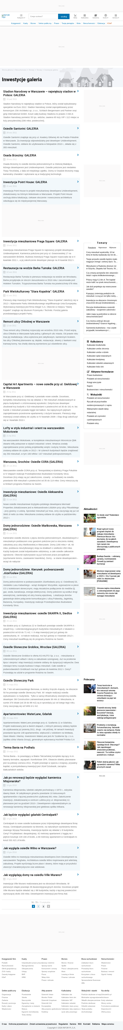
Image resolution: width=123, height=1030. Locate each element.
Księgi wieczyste (94, 382)
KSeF (109, 23)
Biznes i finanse (67, 963)
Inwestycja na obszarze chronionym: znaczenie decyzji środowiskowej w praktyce (101, 301)
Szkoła (24, 997)
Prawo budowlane (94, 375)
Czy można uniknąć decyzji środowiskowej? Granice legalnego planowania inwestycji (101, 322)
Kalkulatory (96, 341)
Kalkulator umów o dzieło (97, 352)
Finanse (104, 969)
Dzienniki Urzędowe (49, 1000)
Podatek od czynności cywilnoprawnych (96, 418)
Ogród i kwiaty (106, 974)
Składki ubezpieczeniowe (90, 1000)
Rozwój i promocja (9, 1003)
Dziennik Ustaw (47, 994)
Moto (79, 23)
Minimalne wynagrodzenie (91, 997)
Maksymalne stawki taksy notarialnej (98, 411)
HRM (24, 977)
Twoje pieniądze (68, 23)
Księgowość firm (9, 959)
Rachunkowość (7, 966)
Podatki (4, 963)
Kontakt (86, 1024)
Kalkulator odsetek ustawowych (100, 363)
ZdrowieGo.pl (106, 994)
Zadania (5, 1000)
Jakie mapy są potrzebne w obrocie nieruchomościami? (101, 315)
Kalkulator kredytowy (96, 359)
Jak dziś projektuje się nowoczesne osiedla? (101, 288)
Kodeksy (45, 1012)
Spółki (64, 966)
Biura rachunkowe (89, 959)
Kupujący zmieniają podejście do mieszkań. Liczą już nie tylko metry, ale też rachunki (101, 294)
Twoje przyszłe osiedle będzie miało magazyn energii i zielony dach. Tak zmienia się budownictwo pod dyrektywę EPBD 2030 (101, 260)
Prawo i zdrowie (48, 980)
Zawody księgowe (8, 974)
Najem (90, 386)
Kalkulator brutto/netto (96, 345)
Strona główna (7, 70)
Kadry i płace (7, 1006)
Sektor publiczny (45, 23)
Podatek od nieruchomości (98, 379)
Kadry (25, 23)
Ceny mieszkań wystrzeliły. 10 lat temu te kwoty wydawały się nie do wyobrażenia (101, 253)
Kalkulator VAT (67, 1000)
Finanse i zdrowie (68, 977)
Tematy (31, 70)
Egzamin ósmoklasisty (30, 1012)
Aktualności (90, 509)
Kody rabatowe (107, 1000)
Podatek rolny (93, 423)
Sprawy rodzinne (48, 963)
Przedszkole (26, 994)
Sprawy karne (47, 966)
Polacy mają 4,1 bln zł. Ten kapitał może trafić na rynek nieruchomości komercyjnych (101, 281)
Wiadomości (106, 963)
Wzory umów (106, 1003)
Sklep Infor (46, 977)
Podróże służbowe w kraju (91, 994)
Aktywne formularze (102, 371)
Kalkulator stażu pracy (70, 1006)
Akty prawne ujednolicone (51, 1009)
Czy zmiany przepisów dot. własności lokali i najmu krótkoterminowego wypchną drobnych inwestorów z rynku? (102, 274)
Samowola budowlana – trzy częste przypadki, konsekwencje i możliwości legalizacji (101, 329)
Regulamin (63, 1024)
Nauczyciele (26, 1000)
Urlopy (24, 971)
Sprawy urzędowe (48, 971)
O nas (4, 1024)
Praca (44, 974)
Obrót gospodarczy (9, 969)
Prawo (56, 23)
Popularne (92, 247)
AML (83, 983)
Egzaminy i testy (28, 1003)
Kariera (73, 1024)
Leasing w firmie (68, 974)
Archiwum (105, 997)
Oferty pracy (106, 1012)
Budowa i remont (107, 971)
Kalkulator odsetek (69, 1003)
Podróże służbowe (88, 1003)
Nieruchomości (89, 23)
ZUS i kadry (6, 971)
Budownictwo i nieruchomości (99, 390)
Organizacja (6, 994)
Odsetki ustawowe (88, 1006)
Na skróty (105, 991)
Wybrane (112, 247)
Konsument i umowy (49, 969)
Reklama (96, 1024)
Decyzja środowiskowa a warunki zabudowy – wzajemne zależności (100, 308)
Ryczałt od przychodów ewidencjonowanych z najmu (99, 403)
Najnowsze (102, 247)
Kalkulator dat (67, 994)
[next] (48, 906)
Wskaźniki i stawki (89, 991)
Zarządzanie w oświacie (31, 1006)
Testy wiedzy (26, 1015)
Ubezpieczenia (27, 969)
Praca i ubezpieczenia (70, 969)
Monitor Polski (47, 997)
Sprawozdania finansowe (90, 980)
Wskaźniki (96, 394)
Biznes (33, 23)
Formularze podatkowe (110, 1006)
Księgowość (16, 23)
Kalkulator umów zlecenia (98, 349)
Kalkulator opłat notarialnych (99, 356)
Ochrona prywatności (18, 1024)
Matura (24, 1009)
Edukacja (101, 23)
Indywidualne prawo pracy (32, 963)
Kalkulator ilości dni (95, 367)
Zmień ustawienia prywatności (43, 1024)
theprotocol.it (106, 1009)
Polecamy (89, 679)
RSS (80, 1024)
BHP (23, 974)
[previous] (33, 906)
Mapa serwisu (108, 1024)
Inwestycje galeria (51, 70)
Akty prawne (47, 991)
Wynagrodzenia (28, 966)
